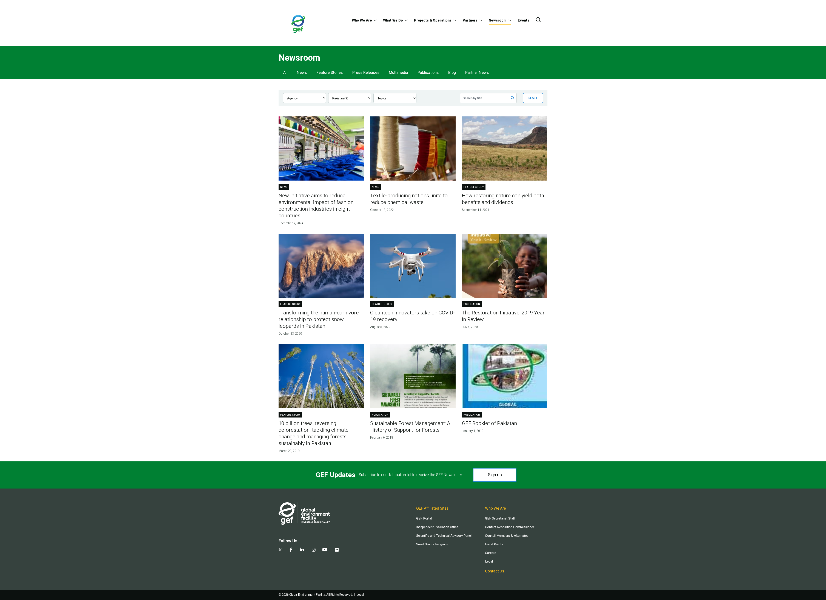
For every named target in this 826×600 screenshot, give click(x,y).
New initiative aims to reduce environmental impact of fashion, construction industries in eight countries (316, 206)
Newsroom (498, 20)
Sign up (495, 475)
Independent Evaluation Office (437, 527)
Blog (452, 73)
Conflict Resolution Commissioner (509, 527)
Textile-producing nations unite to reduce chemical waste (409, 199)
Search (538, 19)
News (302, 73)
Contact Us (494, 571)
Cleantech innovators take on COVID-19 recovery (412, 316)
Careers (490, 553)
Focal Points (494, 544)
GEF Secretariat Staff (500, 518)
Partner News (477, 73)
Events (523, 20)
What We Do (393, 20)
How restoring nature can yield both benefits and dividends (503, 199)
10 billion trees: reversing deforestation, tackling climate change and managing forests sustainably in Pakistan (313, 433)
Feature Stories (329, 73)
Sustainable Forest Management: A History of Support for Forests (410, 427)
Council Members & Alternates (507, 535)
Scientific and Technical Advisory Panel (444, 535)
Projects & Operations (433, 20)
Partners (470, 20)
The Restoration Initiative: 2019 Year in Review (503, 316)
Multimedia (398, 73)
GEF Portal (424, 518)
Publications (428, 73)
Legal (489, 561)
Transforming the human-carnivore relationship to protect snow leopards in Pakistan (319, 319)
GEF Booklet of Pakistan (489, 423)
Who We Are (362, 20)
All (285, 73)
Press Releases (365, 73)
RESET (533, 98)
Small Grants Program (432, 544)
